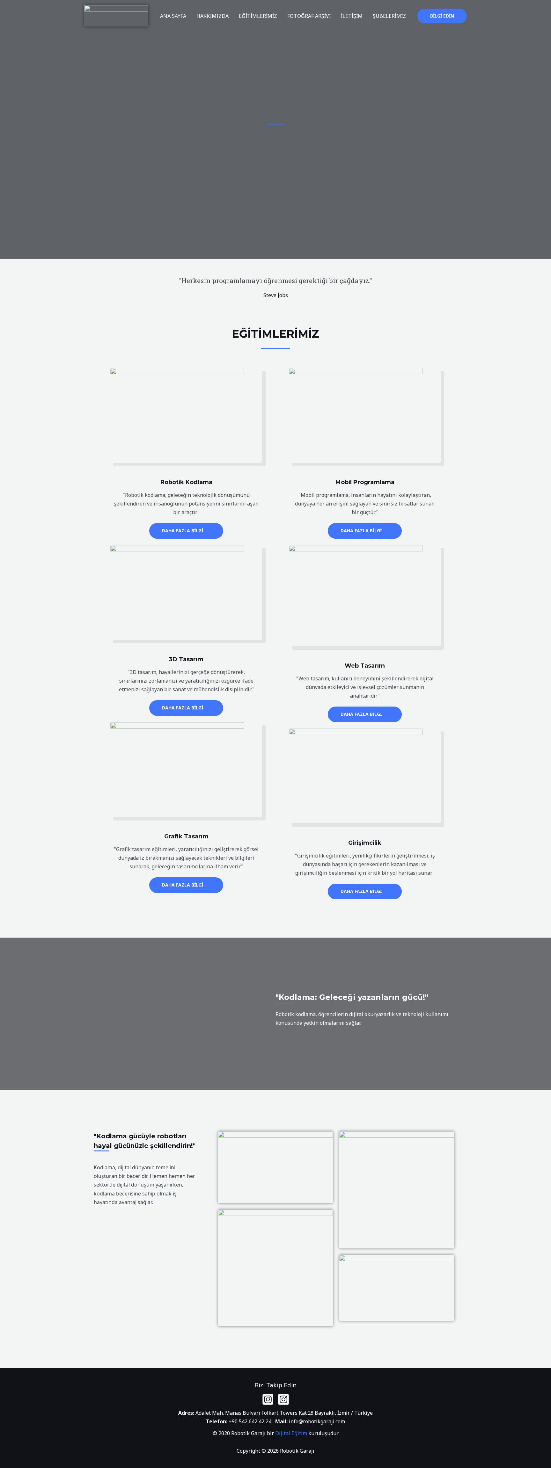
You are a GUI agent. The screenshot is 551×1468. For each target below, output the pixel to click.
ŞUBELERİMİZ (389, 15)
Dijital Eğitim (291, 1433)
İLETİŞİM (352, 15)
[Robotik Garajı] (116, 15)
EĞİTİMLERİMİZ (258, 15)
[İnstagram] (268, 1399)
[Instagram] (283, 1399)
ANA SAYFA (173, 15)
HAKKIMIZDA (212, 15)
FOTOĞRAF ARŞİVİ (309, 15)
